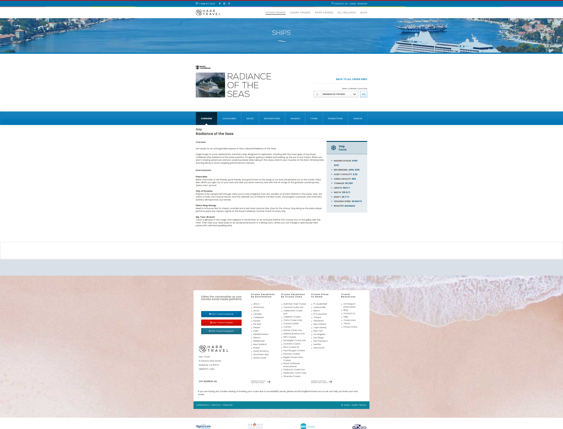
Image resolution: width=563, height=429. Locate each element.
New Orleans (319, 324)
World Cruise (259, 357)
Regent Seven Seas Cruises (293, 359)
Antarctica (258, 307)
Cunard (287, 326)
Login (353, 3)
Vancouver (319, 347)
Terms (347, 323)
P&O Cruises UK (291, 347)
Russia (256, 347)
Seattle (317, 344)
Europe (256, 320)
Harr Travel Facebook (222, 314)
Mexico (257, 337)
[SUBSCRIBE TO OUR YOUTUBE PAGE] (224, 3)
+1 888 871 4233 (206, 3)
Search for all (258, 381)
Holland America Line (294, 333)
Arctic (256, 310)
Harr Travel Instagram (222, 331)
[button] (261, 12)
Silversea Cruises (291, 376)
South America (261, 351)
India (255, 330)
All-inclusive (347, 12)
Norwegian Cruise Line (294, 340)
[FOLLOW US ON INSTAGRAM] (229, 3)
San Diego (318, 337)
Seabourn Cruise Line (294, 369)
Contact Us (341, 3)
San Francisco (320, 340)
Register (362, 3)
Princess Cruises (291, 353)
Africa (256, 303)
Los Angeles (319, 334)
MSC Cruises (289, 337)
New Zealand (259, 344)
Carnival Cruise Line (293, 307)
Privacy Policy (350, 326)
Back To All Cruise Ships (351, 79)
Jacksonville (319, 307)
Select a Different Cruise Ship (354, 88)
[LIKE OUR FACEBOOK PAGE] (220, 3)
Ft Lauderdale (320, 303)
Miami (316, 310)
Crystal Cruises (291, 323)
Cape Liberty (319, 327)
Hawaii (256, 327)
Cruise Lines (350, 320)
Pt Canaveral (320, 314)
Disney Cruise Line (292, 330)
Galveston (318, 320)
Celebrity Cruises (292, 316)
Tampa (317, 317)
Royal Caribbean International (291, 365)
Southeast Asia (261, 354)
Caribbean (258, 317)
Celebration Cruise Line (292, 312)
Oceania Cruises (291, 343)
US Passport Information (350, 305)
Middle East (259, 340)
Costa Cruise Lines (292, 320)
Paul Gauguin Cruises (294, 350)
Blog (363, 12)
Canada (257, 314)
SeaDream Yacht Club (294, 372)
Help (346, 316)
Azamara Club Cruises (294, 303)
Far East (257, 324)
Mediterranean (260, 334)
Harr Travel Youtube (223, 322)
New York (318, 330)
